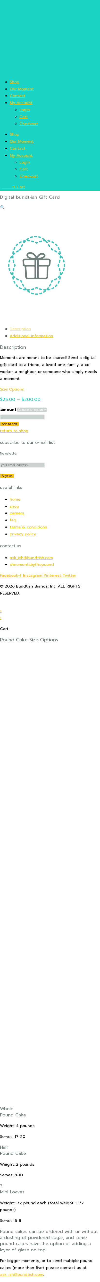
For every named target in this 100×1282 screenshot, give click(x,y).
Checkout (28, 124)
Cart (23, 117)
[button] (2, 207)
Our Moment (22, 89)
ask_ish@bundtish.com (21, 1274)
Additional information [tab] (31, 336)
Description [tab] (20, 329)
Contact (17, 96)
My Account (21, 103)
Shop (14, 82)
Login (24, 110)
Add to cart (9, 424)
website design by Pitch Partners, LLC (37, 604)
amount (8, 410)
